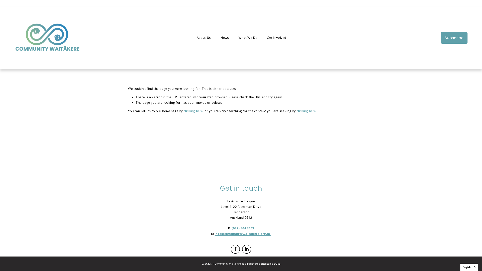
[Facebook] (235, 249)
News (224, 38)
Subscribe (454, 37)
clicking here (193, 111)
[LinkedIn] (246, 249)
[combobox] (469, 267)
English (466, 267)
